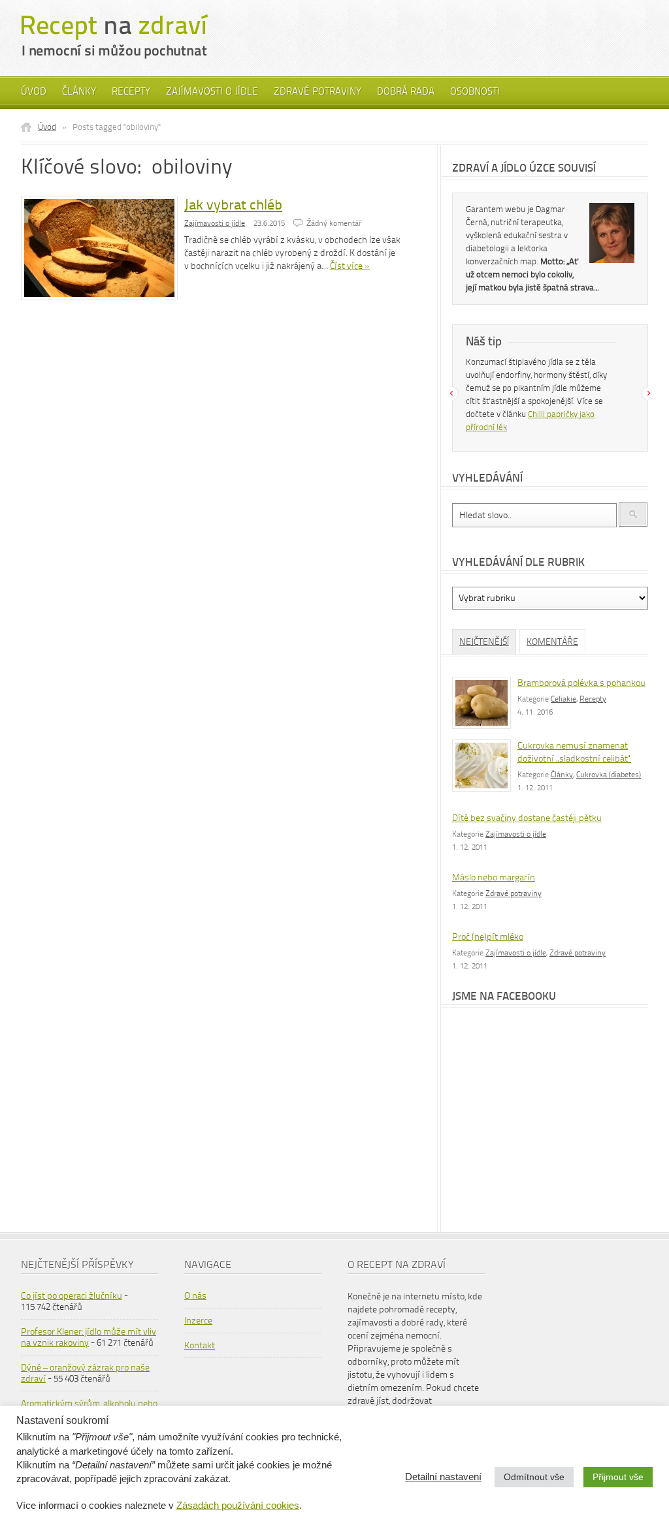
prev (451, 393)
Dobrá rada (405, 91)
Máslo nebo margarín (493, 877)
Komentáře (552, 641)
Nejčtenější (484, 641)
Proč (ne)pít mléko (487, 936)
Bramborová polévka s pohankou (581, 683)
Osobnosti (475, 91)
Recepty (131, 91)
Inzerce (198, 1320)
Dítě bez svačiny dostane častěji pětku (527, 818)
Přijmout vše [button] (618, 1477)
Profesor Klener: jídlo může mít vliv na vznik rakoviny (88, 1337)
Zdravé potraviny (317, 91)
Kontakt (199, 1345)
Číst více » (350, 265)
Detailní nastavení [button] (443, 1477)
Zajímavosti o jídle (212, 91)
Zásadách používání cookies (237, 1505)
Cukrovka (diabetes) (608, 774)
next (649, 393)
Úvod (33, 91)
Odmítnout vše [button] (534, 1477)
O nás (195, 1295)
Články (79, 91)
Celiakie (563, 699)
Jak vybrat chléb (233, 204)
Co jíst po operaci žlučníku (71, 1295)
